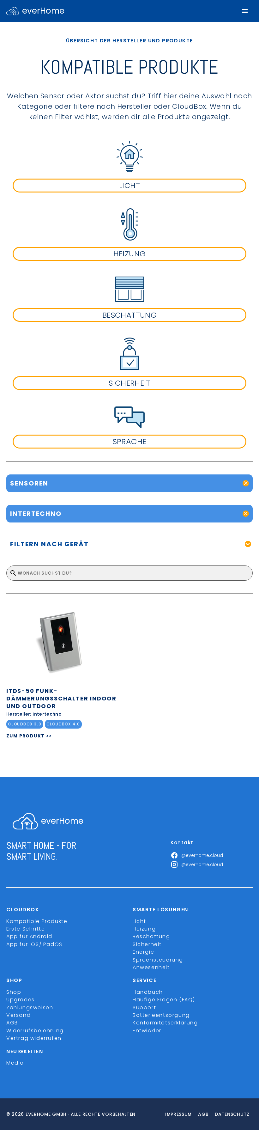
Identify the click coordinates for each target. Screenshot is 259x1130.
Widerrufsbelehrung (35, 1030)
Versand (18, 1015)
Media (15, 1062)
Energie (143, 952)
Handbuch (148, 992)
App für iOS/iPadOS (34, 944)
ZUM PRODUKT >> (29, 735)
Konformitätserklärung (165, 1022)
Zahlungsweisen (29, 1007)
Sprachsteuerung (158, 959)
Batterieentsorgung (161, 1015)
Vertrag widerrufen (34, 1038)
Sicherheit (147, 944)
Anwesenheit (151, 967)
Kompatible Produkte (36, 921)
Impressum (178, 1114)
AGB (12, 1022)
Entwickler (147, 1030)
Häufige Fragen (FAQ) (164, 999)
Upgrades (20, 999)
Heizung (144, 928)
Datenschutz (232, 1114)
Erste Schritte (25, 928)
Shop (13, 992)
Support (144, 1007)
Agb (203, 1114)
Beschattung (151, 936)
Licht (139, 921)
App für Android (29, 936)
